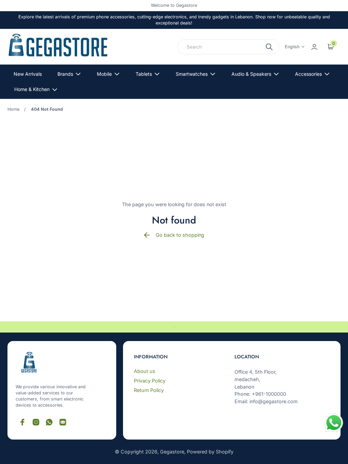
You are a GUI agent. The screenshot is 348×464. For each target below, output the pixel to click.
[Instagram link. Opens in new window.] (36, 422)
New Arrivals (28, 74)
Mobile (104, 74)
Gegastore (172, 451)
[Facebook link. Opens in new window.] (22, 422)
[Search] (269, 46)
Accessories (308, 74)
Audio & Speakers (251, 74)
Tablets (144, 74)
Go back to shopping (180, 235)
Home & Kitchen (32, 89)
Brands (65, 74)
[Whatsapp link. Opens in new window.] (49, 422)
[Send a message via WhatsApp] (334, 422)
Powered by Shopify (210, 451)
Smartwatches (192, 74)
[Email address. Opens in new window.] (63, 422)
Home (13, 109)
